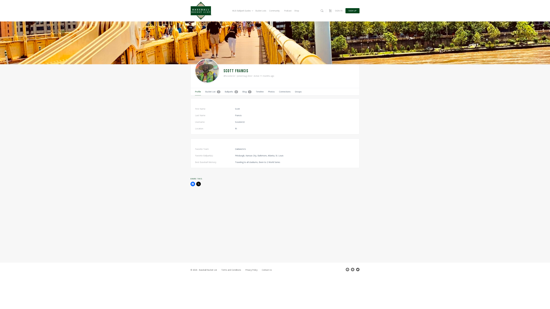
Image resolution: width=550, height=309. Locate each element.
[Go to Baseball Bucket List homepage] (201, 11)
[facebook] (347, 269)
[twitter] (358, 269)
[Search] (322, 10)
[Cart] (330, 10)
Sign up (352, 10)
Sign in (338, 10)
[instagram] (352, 269)
